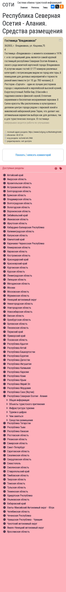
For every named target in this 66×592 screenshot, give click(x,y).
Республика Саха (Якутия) (20, 392)
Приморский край (16, 335)
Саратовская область (18, 451)
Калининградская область (20, 231)
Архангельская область (19, 183)
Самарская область (17, 443)
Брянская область (16, 195)
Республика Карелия (18, 372)
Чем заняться (16, 416)
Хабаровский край (16, 503)
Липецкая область (16, 279)
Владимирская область (19, 199)
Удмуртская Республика (19, 495)
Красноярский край (17, 263)
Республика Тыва (16, 427)
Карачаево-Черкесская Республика (25, 243)
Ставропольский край (18, 471)
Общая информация (19, 400)
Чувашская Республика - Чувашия (24, 519)
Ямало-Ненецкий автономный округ (25, 527)
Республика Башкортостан (21, 351)
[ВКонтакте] (53, 7)
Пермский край (15, 331)
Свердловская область (19, 459)
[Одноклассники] (62, 7)
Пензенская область (18, 327)
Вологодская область (18, 207)
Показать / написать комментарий (33, 154)
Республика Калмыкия (19, 367)
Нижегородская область (20, 303)
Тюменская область (17, 491)
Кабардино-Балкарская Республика (25, 227)
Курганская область (17, 267)
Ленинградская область (19, 275)
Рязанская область (17, 439)
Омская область (15, 315)
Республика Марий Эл (18, 384)
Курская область (16, 271)
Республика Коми (16, 376)
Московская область (18, 291)
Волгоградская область (19, 203)
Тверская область (16, 479)
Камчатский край (16, 239)
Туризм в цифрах (18, 412)
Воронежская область (18, 211)
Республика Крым (16, 380)
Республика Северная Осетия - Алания (27, 396)
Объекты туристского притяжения (27, 404)
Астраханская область (19, 187)
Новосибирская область (19, 311)
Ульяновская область (18, 499)
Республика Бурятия (18, 355)
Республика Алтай (16, 347)
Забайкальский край (17, 215)
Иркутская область (17, 223)
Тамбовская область (18, 475)
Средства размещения (21, 420)
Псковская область (17, 339)
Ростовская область (18, 435)
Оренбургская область (19, 319)
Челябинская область (18, 511)
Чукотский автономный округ (22, 523)
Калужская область (17, 235)
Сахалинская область (18, 455)
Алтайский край (15, 175)
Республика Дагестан (18, 359)
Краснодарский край (17, 259)
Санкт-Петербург (16, 447)
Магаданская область (18, 283)
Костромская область (18, 255)
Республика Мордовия (19, 388)
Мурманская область (18, 295)
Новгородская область (19, 307)
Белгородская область (19, 191)
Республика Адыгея (17, 343)
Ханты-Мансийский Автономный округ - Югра (30, 507)
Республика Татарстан (19, 423)
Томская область (16, 483)
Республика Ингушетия (19, 363)
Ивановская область (17, 219)
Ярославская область (18, 531)
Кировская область (17, 251)
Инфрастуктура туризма (21, 408)
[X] (57, 7)
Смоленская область (18, 467)
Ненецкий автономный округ (22, 299)
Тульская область (16, 487)
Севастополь (14, 463)
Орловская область (17, 323)
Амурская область (16, 179)
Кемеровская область (18, 247)
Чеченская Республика (19, 515)
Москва (11, 287)
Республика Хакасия (18, 431)
